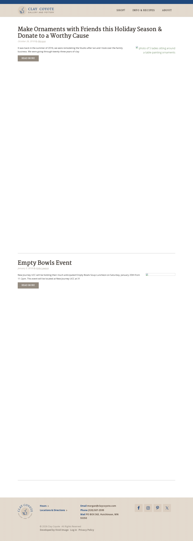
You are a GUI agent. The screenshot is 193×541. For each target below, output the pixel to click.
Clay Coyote (40, 10)
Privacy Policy (86, 529)
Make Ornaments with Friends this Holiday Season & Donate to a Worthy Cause (90, 33)
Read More (28, 58)
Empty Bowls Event (45, 263)
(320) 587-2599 (96, 510)
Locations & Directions (52, 510)
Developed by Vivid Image (54, 529)
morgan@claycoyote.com (101, 505)
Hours (43, 505)
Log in (73, 529)
